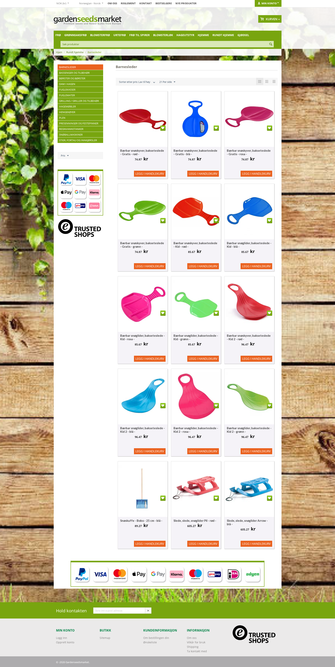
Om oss (112, 3)
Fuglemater (67, 95)
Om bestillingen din (156, 638)
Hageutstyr (185, 35)
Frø (58, 35)
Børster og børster (72, 78)
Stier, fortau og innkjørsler (78, 140)
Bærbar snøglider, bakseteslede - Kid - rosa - (142, 337)
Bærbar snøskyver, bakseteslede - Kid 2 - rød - (249, 337)
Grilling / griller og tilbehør (79, 101)
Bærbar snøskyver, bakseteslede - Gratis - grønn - (142, 244)
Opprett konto (65, 642)
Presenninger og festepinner (78, 123)
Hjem (59, 52)
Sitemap (105, 638)
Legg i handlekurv (150, 174)
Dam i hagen (67, 84)
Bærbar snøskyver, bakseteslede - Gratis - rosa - (249, 152)
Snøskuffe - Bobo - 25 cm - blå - (141, 520)
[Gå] (148, 610)
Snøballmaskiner (71, 134)
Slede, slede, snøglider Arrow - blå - (247, 522)
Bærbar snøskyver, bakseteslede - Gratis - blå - (195, 152)
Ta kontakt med (197, 651)
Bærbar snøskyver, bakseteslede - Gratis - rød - (142, 152)
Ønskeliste (150, 642)
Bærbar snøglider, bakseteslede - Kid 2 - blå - (142, 429)
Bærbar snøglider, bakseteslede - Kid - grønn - (196, 337)
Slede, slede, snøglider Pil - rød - (195, 520)
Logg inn (61, 638)
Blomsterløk (163, 35)
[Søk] (271, 44)
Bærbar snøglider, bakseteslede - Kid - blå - (249, 244)
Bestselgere (163, 3)
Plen (62, 117)
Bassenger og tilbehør (74, 72)
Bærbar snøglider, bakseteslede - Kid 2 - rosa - (196, 429)
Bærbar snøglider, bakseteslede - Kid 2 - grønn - (249, 429)
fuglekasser (67, 89)
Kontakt (145, 3)
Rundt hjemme (223, 35)
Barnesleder (67, 67)
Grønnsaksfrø (75, 35)
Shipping (193, 647)
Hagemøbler (67, 106)
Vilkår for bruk (196, 642)
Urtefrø (119, 35)
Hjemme (203, 35)
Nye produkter (186, 3)
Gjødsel (243, 35)
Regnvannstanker (71, 129)
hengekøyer (67, 112)
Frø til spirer (139, 35)
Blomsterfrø (100, 35)
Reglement (128, 3)
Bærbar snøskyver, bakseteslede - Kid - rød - (195, 244)
